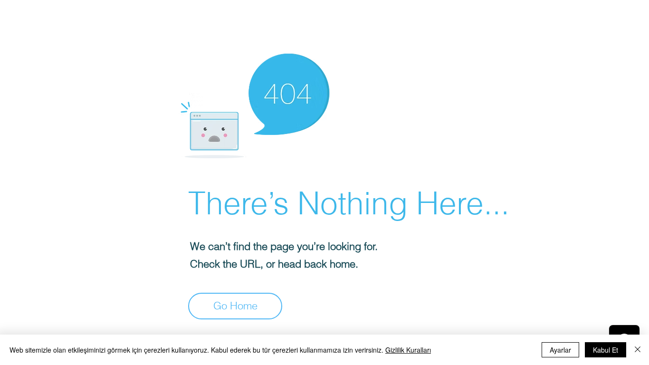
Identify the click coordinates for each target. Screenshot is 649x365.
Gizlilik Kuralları (408, 350)
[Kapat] (637, 349)
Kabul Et (605, 350)
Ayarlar (560, 350)
